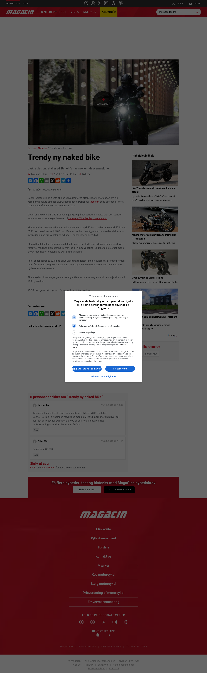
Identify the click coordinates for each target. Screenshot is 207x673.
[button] (103, 332)
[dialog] (103, 336)
